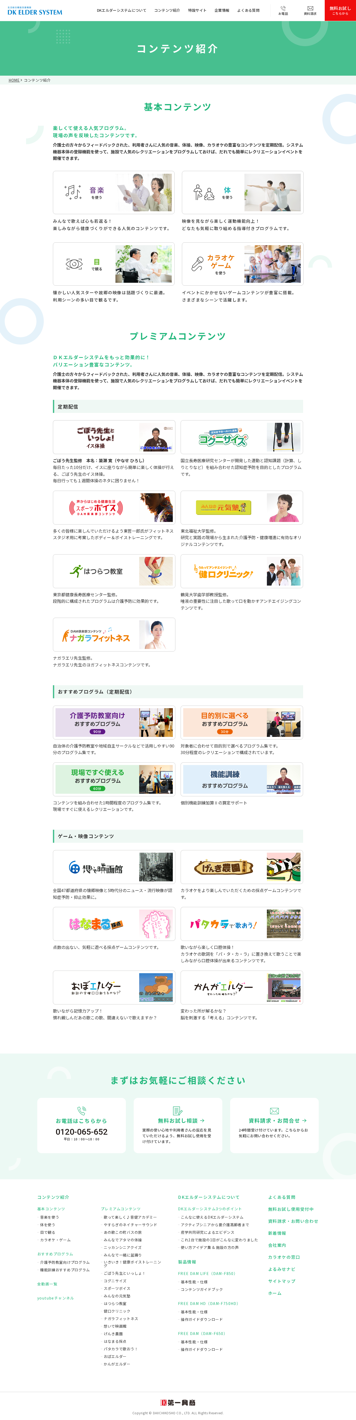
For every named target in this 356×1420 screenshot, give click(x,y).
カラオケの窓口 (284, 1257)
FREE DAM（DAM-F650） (203, 1333)
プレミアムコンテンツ (121, 1209)
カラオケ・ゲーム (55, 1240)
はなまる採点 (115, 1341)
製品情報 (187, 1262)
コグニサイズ (115, 1281)
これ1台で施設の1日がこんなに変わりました (219, 1240)
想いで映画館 (115, 1326)
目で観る (48, 1232)
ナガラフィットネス (121, 1318)
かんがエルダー (117, 1364)
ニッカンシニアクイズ (123, 1247)
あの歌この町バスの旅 (123, 1232)
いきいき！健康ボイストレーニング (132, 1263)
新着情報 (277, 1233)
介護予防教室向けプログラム (65, 1262)
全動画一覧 (47, 1284)
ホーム (275, 1293)
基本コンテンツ (51, 1209)
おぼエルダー (115, 1356)
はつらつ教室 (115, 1303)
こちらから (340, 10)
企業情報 (221, 10)
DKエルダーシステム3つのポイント (210, 1209)
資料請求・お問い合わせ (293, 1221)
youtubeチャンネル (55, 1298)
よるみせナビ (282, 1269)
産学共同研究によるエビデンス (208, 1232)
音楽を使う (49, 1217)
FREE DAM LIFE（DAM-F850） (208, 1273)
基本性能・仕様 (194, 1282)
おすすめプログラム (55, 1254)
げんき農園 (113, 1333)
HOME (14, 80)
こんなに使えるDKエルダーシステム (212, 1217)
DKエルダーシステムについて (121, 10)
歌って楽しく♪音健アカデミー (130, 1217)
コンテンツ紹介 (167, 10)
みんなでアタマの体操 (123, 1240)
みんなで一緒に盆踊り (123, 1255)
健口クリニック (117, 1311)
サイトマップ (282, 1281)
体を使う (48, 1224)
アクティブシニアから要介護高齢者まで (215, 1224)
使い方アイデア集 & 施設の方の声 (210, 1247)
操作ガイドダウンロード (202, 1319)
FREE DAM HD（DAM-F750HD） (209, 1303)
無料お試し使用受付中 (291, 1209)
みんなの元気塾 (117, 1296)
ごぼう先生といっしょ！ (125, 1273)
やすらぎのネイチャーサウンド (130, 1224)
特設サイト (197, 10)
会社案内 (277, 1245)
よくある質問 (248, 10)
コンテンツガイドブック (202, 1289)
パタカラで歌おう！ (121, 1349)
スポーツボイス (117, 1288)
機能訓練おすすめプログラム (65, 1270)
